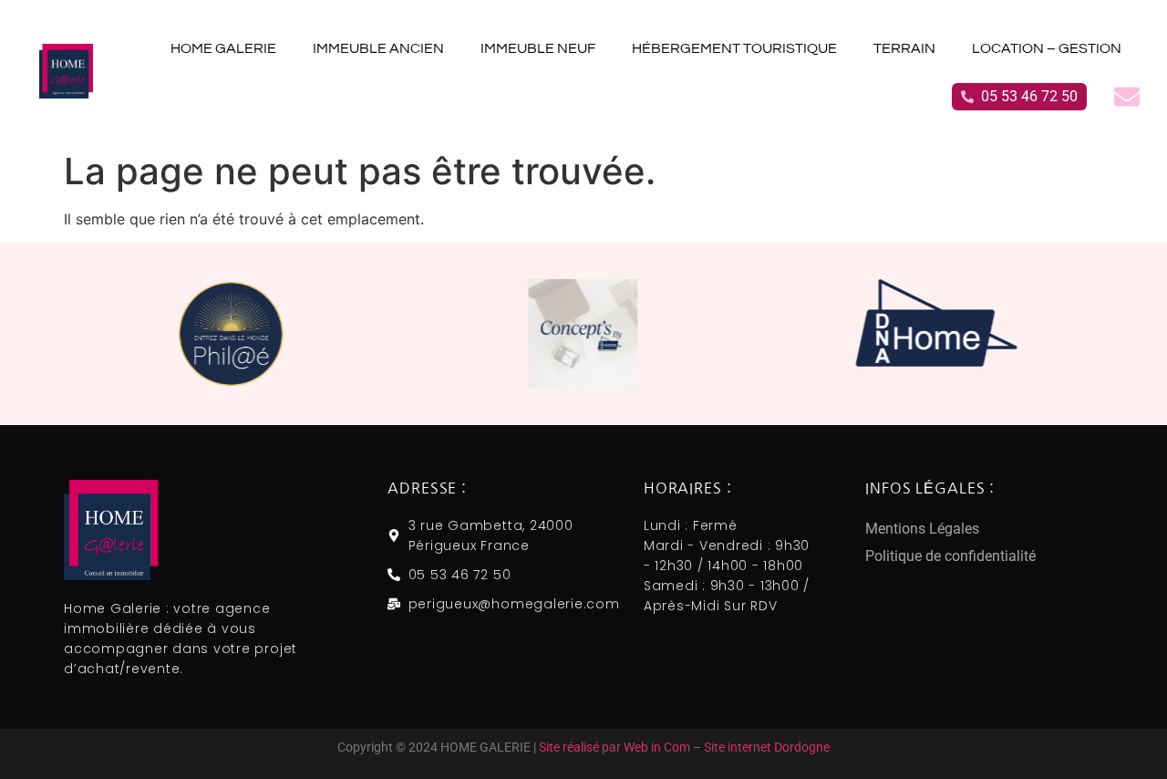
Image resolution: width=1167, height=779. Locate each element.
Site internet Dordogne (767, 747)
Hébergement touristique (734, 48)
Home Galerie (223, 48)
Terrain (904, 48)
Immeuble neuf (537, 48)
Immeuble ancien (378, 48)
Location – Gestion (1046, 48)
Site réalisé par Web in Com (614, 747)
